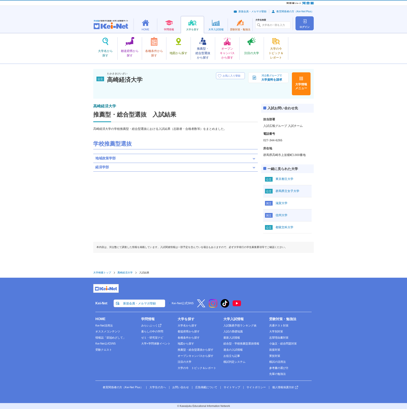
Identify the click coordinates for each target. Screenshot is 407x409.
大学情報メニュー (301, 86)
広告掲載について (206, 387)
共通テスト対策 (279, 325)
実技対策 (274, 355)
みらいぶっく (149, 325)
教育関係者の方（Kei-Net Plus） (295, 11)
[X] (201, 306)
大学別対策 (276, 331)
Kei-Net (101, 303)
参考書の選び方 (279, 368)
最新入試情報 (231, 337)
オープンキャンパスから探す (195, 355)
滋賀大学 (281, 203)
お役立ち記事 (231, 355)
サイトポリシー (256, 387)
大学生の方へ (157, 387)
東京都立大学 (284, 179)
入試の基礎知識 (233, 331)
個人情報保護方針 (283, 387)
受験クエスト (103, 349)
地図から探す (186, 343)
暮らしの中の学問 (152, 331)
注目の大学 (184, 361)
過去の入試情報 (233, 349)
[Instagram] (213, 306)
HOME (100, 319)
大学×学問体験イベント (155, 343)
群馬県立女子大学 (287, 191)
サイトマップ (232, 387)
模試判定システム (234, 361)
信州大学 (281, 215)
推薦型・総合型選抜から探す (195, 349)
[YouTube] (237, 306)
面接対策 (274, 349)
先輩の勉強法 (277, 373)
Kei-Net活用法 (104, 325)
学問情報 (148, 319)
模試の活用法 (277, 361)
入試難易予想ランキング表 (239, 325)
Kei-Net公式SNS (183, 303)
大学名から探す (187, 325)
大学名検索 (260, 20)
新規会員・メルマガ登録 (252, 11)
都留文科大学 (284, 227)
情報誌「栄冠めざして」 (110, 337)
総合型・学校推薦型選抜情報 (241, 343)
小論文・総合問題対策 (283, 343)
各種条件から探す (189, 337)
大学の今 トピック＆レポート (197, 368)
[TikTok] (225, 306)
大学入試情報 (233, 319)
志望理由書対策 (279, 337)
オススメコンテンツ (107, 331)
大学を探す (186, 319)
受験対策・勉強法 (282, 319)
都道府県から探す (189, 331)
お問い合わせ (180, 387)
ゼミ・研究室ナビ (152, 337)
